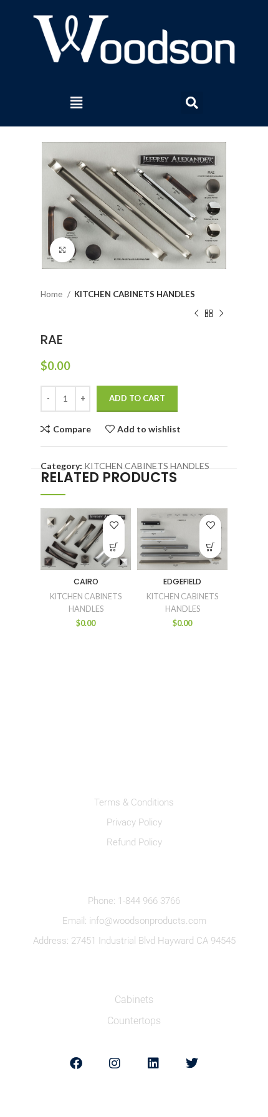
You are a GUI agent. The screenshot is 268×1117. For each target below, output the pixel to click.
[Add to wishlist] (114, 525)
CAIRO (86, 581)
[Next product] (221, 313)
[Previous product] (196, 313)
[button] (76, 102)
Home (52, 294)
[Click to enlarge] (62, 249)
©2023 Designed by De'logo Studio (134, 1104)
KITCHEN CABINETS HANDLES (134, 294)
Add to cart (137, 398)
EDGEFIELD (182, 581)
